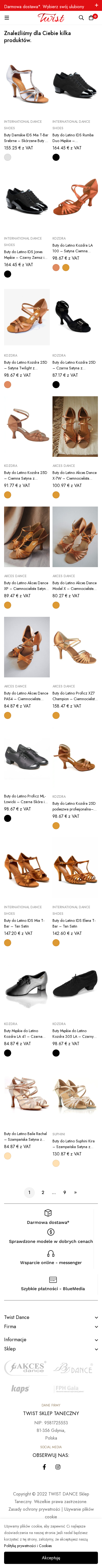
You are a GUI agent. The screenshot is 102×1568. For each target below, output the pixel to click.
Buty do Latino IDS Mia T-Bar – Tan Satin (24, 923)
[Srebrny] (7, 157)
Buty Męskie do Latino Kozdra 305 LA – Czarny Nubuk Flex (73, 1036)
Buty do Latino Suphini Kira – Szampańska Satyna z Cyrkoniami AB (73, 1146)
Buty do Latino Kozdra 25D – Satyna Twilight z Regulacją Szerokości (25, 368)
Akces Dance (63, 465)
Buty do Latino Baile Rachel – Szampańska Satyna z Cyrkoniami (25, 1139)
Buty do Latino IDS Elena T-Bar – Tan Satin (73, 923)
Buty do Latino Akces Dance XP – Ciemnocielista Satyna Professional (26, 588)
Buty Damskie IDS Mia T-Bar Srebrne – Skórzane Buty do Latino (27, 140)
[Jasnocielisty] (7, 1155)
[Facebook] (44, 1467)
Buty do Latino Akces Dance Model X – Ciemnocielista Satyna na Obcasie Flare (74, 588)
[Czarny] (56, 157)
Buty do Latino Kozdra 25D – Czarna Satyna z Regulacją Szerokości (74, 368)
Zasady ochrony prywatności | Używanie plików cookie (51, 1513)
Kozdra (59, 238)
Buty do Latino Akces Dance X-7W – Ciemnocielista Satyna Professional (74, 478)
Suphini (58, 1134)
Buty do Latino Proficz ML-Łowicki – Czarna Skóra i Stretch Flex (25, 801)
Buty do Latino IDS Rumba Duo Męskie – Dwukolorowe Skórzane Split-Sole (73, 143)
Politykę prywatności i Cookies (28, 1545)
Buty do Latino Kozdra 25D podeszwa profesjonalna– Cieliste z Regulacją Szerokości (74, 812)
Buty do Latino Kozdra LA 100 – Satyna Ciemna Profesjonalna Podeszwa (72, 251)
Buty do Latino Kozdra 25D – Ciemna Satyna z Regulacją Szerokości (25, 478)
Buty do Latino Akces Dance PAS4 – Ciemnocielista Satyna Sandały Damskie (26, 698)
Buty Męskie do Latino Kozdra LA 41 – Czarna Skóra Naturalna (23, 1036)
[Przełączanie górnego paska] (96, 5)
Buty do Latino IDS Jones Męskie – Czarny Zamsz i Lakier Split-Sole (24, 257)
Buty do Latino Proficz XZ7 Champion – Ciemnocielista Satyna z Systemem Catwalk (74, 698)
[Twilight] (56, 267)
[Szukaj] (81, 17)
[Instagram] (58, 1467)
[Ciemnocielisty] (65, 267)
